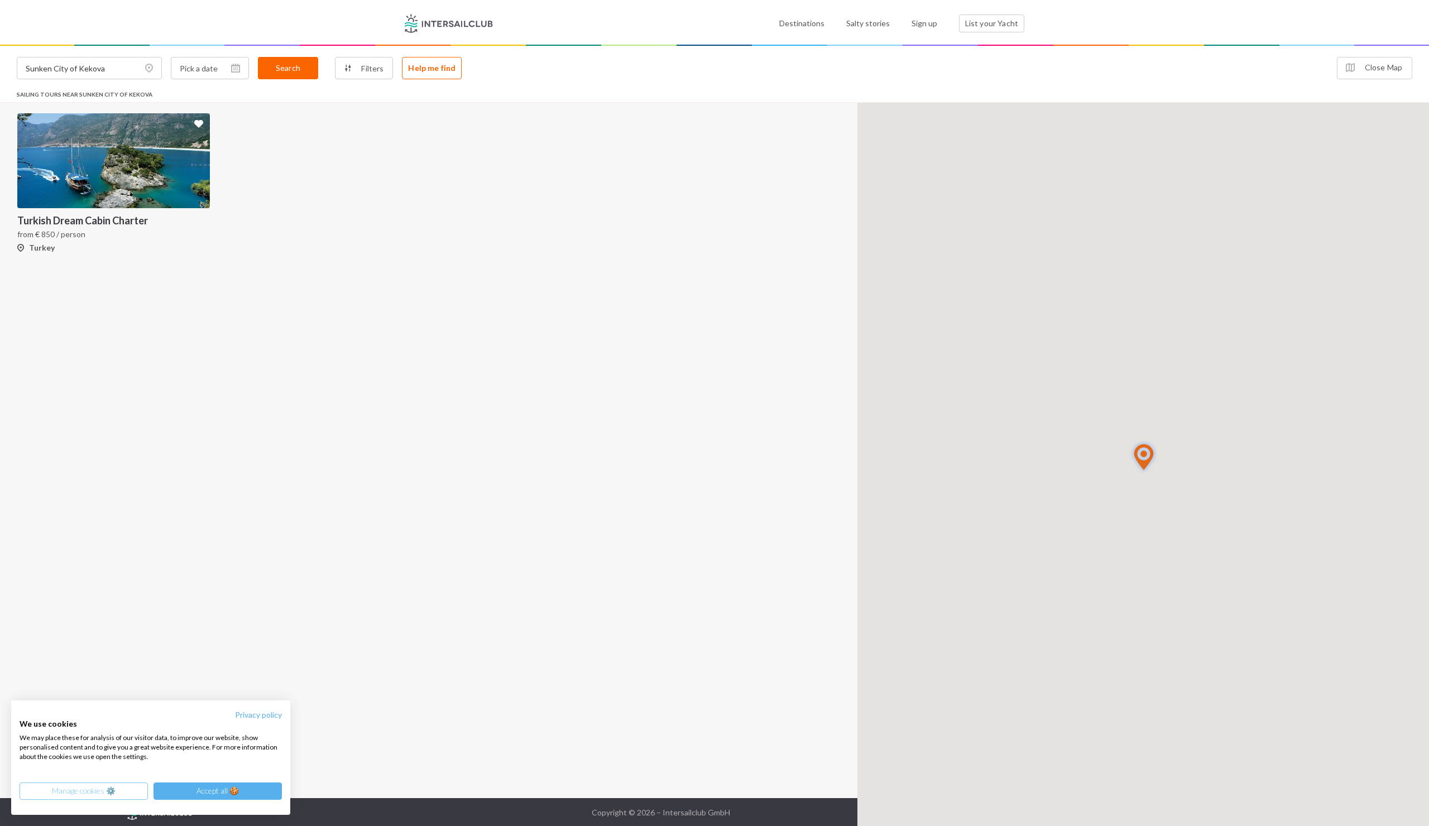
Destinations (801, 23)
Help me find (431, 68)
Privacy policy (258, 714)
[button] (1143, 456)
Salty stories (868, 23)
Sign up (924, 23)
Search (288, 68)
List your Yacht (991, 23)
